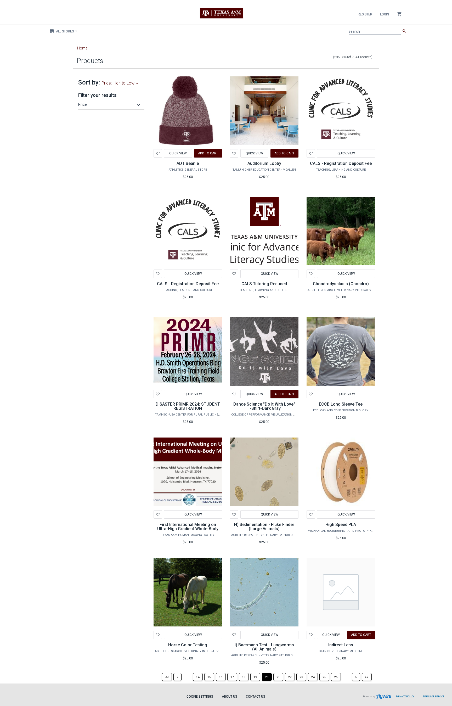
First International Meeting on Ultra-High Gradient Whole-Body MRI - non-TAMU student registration (187, 531)
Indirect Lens (340, 644)
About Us (229, 696)
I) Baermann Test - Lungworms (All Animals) (264, 647)
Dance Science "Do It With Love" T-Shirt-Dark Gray (264, 406)
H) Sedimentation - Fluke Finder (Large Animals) (264, 526)
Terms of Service (433, 696)
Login (384, 14)
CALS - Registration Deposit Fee (341, 163)
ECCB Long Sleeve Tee (341, 404)
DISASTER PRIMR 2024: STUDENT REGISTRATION (188, 406)
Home (82, 48)
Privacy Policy (405, 696)
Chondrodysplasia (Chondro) (341, 283)
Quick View (178, 153)
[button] (110, 104)
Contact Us (255, 696)
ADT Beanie (188, 163)
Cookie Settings (200, 696)
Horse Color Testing (187, 644)
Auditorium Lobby (264, 163)
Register (365, 14)
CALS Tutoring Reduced (264, 283)
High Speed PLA (340, 524)
